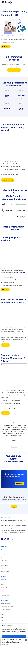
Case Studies (4, 552)
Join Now (14, 506)
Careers (2, 584)
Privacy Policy (4, 587)
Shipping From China (7, 9)
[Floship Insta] (5, 538)
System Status (4, 565)
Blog (2, 549)
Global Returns (4, 612)
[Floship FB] (2, 538)
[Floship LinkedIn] (8, 538)
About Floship (4, 579)
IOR (2, 614)
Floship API (3, 563)
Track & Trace (4, 568)
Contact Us (3, 582)
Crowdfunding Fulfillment (7, 606)
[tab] (4, 64)
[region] (14, 635)
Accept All (14, 636)
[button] (26, 2)
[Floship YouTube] (15, 538)
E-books (3, 554)
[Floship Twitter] (12, 538)
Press (2, 590)
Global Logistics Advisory (7, 623)
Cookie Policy (5, 644)
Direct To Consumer (5, 603)
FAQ (2, 557)
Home (2, 9)
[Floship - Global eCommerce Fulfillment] (6, 2)
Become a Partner (5, 571)
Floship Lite (3, 620)
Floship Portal (4, 560)
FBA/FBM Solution (5, 609)
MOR (2, 617)
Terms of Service (5, 595)
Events (2, 593)
